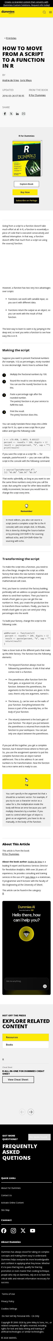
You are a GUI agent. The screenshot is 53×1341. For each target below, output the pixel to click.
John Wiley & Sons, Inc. (38, 1322)
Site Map (5, 1210)
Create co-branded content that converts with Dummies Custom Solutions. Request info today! (26, 3)
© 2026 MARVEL (9, 1337)
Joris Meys (26, 80)
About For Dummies (11, 1188)
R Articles (11, 38)
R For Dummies (37, 95)
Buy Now (25, 192)
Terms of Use (8, 1294)
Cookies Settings (9, 1308)
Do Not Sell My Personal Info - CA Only (20, 1316)
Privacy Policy (7, 1301)
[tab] (25, 1037)
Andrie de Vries (10, 80)
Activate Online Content (12, 1202)
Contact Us (6, 1195)
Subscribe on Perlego (26, 200)
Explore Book (26, 184)
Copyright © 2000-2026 (12, 1322)
